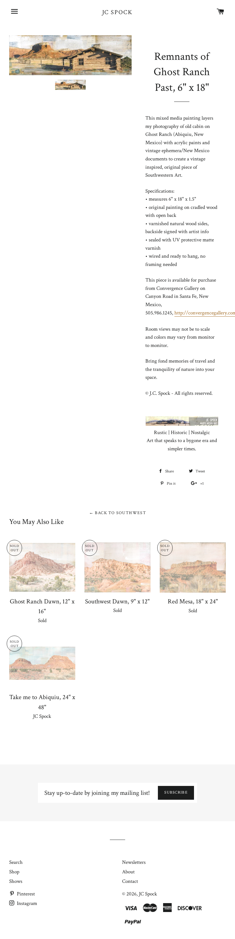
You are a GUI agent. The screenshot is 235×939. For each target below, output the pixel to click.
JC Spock (117, 12)
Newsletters (134, 862)
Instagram (26, 903)
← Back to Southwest (117, 513)
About (128, 871)
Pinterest (25, 894)
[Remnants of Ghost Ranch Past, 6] (70, 85)
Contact (130, 881)
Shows (15, 881)
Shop (14, 871)
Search (16, 862)
